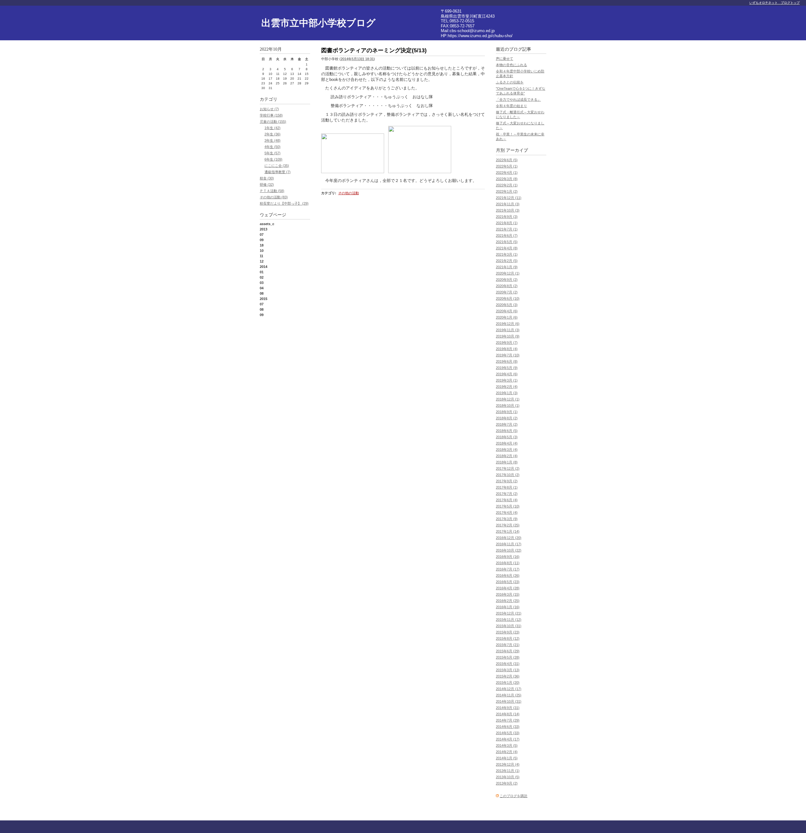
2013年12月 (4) (507, 764)
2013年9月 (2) (507, 783)
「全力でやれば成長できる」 (518, 99)
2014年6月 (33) (507, 726)
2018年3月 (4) (507, 449)
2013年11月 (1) (507, 771)
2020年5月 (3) (507, 305)
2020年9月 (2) (507, 279)
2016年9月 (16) (507, 556)
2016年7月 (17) (507, 569)
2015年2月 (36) (507, 676)
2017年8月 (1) (507, 487)
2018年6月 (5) (507, 431)
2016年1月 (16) (507, 607)
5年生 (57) (272, 153)
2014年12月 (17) (508, 689)
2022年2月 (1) (507, 185)
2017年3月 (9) (507, 519)
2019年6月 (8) (507, 361)
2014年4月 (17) (507, 739)
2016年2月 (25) (507, 601)
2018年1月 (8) (507, 462)
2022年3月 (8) (507, 179)
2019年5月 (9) (507, 368)
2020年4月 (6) (507, 311)
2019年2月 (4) (507, 386)
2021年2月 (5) (507, 261)
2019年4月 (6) (507, 374)
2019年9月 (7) (507, 342)
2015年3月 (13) (507, 670)
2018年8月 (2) (507, 418)
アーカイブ (517, 150)
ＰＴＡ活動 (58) (272, 191)
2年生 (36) (272, 134)
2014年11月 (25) (508, 695)
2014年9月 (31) (507, 708)
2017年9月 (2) (507, 481)
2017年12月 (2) (507, 468)
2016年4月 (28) (507, 588)
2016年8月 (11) (507, 563)
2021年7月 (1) (507, 229)
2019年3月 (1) (507, 380)
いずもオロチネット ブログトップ (774, 2)
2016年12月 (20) (508, 538)
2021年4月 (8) (507, 248)
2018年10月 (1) (507, 405)
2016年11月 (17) (508, 544)
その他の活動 (348, 193)
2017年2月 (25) (507, 525)
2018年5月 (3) (507, 437)
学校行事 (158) (271, 115)
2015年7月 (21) (507, 645)
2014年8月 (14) (507, 714)
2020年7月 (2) (507, 292)
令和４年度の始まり (511, 106)
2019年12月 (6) (507, 324)
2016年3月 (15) (507, 594)
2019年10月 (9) (507, 336)
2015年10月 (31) (508, 626)
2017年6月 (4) (507, 500)
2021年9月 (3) (507, 216)
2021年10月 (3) (507, 210)
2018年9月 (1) (507, 412)
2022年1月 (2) (507, 191)
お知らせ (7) (269, 109)
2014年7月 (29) (507, 720)
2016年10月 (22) (508, 550)
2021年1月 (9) (507, 267)
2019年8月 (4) (507, 349)
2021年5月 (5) (507, 242)
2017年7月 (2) (507, 494)
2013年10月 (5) (507, 777)
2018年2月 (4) (507, 456)
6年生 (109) (273, 159)
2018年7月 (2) (507, 424)
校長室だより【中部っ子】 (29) (284, 203)
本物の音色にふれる (511, 65)
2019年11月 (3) (507, 330)
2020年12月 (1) (507, 273)
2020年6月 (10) (507, 298)
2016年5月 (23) (507, 582)
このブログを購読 (513, 796)
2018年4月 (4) (507, 443)
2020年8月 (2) (507, 286)
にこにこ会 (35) (276, 165)
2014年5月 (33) (507, 733)
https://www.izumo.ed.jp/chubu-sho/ (480, 35)
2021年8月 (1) (507, 223)
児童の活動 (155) (273, 121)
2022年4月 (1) (507, 172)
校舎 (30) (267, 178)
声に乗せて (504, 58)
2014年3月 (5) (507, 745)
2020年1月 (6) (507, 317)
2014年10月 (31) (508, 701)
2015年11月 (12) (508, 619)
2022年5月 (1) (507, 166)
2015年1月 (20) (507, 682)
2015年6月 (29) (507, 651)
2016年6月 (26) (507, 575)
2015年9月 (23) (507, 632)
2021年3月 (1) (507, 254)
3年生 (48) (272, 140)
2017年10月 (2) (507, 475)
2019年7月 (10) (507, 355)
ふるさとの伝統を (510, 82)
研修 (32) (267, 184)
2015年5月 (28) (507, 657)
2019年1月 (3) (507, 393)
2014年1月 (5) (507, 758)
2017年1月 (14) (507, 531)
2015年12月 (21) (508, 613)
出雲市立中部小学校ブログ (318, 23)
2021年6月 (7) (507, 235)
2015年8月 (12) (507, 638)
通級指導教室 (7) (277, 172)
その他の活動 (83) (274, 197)
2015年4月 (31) (507, 664)
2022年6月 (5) (507, 160)
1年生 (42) (272, 128)
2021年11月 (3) (507, 204)
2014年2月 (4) (507, 752)
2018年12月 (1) (507, 399)
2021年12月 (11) (508, 198)
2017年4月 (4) (507, 512)
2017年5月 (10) (507, 506)
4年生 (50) (272, 147)
